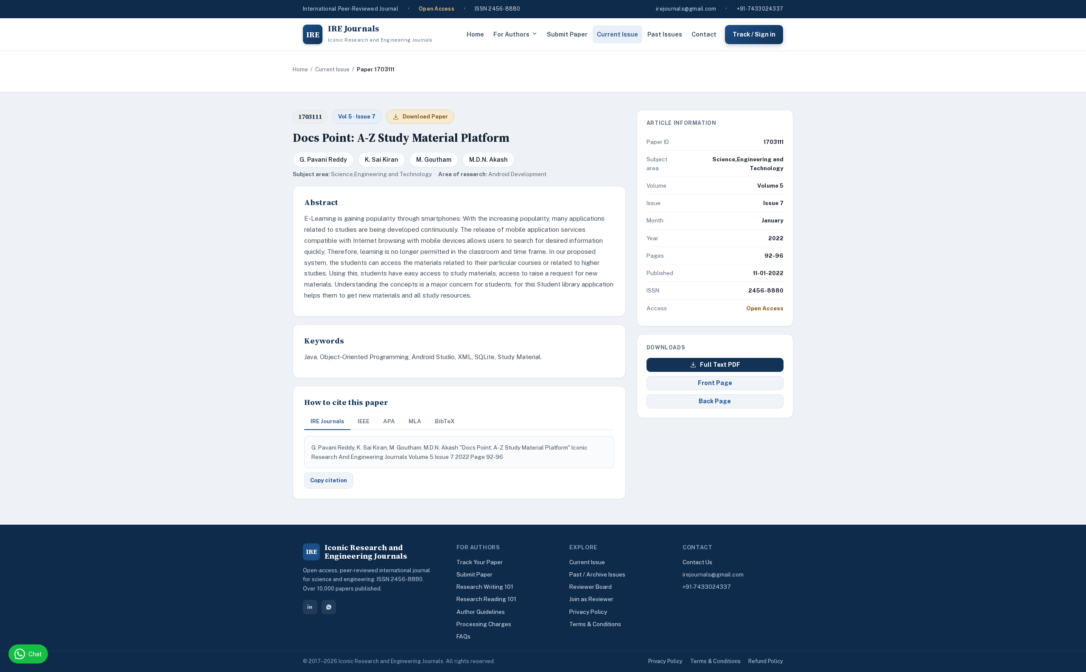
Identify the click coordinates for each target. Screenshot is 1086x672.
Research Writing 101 (484, 586)
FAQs (463, 636)
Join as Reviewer (591, 599)
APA (389, 421)
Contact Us (697, 562)
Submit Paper (567, 34)
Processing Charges (483, 624)
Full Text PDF (720, 364)
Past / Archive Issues (597, 574)
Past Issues (664, 34)
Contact (704, 34)
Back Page (715, 401)
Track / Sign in (754, 34)
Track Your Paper (479, 562)
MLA (415, 421)
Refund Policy (765, 661)
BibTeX (445, 421)
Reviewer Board (590, 586)
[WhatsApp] (329, 607)
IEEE (363, 421)
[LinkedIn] (310, 607)
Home (475, 34)
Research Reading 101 (486, 599)
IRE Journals (327, 421)
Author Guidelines (480, 611)
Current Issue (617, 34)
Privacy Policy (588, 611)
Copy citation (328, 480)
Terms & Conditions (595, 624)
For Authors (511, 34)
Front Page (715, 383)
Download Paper (425, 116)
